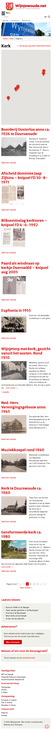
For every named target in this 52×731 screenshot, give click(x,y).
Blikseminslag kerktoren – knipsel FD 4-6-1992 (24, 222)
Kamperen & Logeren (9, 700)
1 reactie (5, 392)
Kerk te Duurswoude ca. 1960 (21, 490)
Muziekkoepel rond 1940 (22, 450)
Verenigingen (6, 687)
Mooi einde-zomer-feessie (16, 615)
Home (5, 38)
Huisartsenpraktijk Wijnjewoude (12, 679)
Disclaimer (15, 20)
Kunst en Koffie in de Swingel (17, 607)
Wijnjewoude (26, 7)
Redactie (4, 712)
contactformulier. (28, 657)
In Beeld (4, 692)
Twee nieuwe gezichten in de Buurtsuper (22, 610)
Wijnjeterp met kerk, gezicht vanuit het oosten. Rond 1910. (25, 353)
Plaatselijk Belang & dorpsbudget (13, 677)
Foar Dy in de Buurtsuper (16, 613)
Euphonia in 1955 (16, 310)
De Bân (4, 689)
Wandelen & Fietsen (8, 705)
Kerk (12, 38)
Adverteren (26, 20)
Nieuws (5, 20)
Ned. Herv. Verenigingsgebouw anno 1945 (23, 407)
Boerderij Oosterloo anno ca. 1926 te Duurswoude (25, 131)
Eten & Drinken (6, 702)
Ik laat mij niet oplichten (15, 618)
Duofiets (4, 715)
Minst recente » (26, 587)
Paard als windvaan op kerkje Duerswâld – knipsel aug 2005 (24, 267)
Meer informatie (13, 642)
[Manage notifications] (47, 726)
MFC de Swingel (7, 674)
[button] (43, 74)
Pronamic (18, 724)
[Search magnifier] (49, 17)
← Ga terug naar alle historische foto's (34, 46)
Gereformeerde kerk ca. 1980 (21, 534)
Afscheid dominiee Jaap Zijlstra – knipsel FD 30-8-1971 (24, 177)
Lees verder (12, 388)
